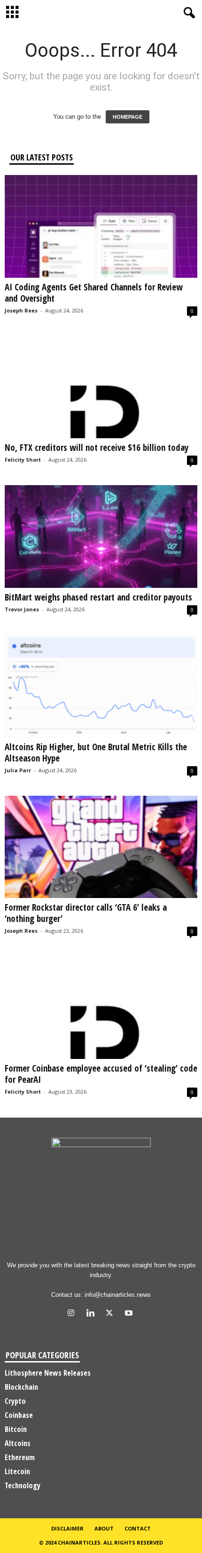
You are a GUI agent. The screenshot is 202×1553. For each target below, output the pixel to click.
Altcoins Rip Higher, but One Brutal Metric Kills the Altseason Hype (96, 752)
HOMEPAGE (127, 117)
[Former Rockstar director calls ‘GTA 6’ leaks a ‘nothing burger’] (101, 847)
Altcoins (18, 1443)
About (104, 1528)
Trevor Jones (22, 609)
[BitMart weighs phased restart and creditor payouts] (101, 536)
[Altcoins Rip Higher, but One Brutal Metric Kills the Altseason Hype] (101, 686)
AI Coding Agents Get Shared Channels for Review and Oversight (94, 293)
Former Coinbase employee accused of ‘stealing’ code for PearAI (101, 1074)
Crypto (15, 1401)
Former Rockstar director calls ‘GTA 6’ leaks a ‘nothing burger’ (86, 913)
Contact (137, 1528)
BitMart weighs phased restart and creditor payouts (98, 597)
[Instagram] (73, 1313)
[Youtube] (130, 1313)
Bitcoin (16, 1429)
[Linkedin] (92, 1313)
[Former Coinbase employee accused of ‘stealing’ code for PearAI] (101, 1007)
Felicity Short (23, 459)
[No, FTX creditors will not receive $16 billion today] (101, 387)
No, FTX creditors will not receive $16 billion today (96, 448)
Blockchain (21, 1387)
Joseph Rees (21, 310)
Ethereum (20, 1457)
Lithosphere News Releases (48, 1373)
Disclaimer (67, 1528)
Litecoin (17, 1471)
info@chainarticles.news (118, 1294)
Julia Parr (18, 770)
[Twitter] (111, 1313)
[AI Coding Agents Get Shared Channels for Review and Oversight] (101, 226)
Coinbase (19, 1415)
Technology (22, 1485)
